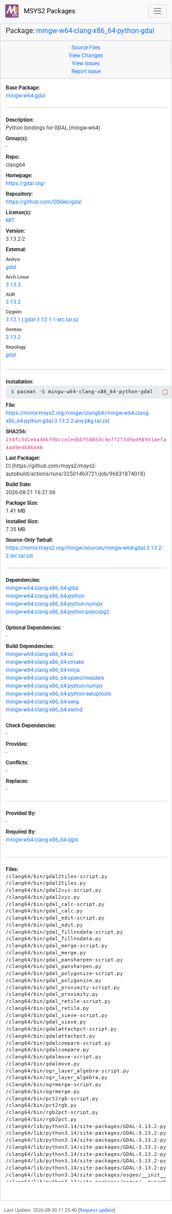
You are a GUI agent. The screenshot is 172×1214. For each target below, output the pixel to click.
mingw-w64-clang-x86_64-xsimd (44, 710)
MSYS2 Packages (48, 11)
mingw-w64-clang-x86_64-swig (42, 702)
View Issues (86, 63)
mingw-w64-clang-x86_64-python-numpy (54, 604)
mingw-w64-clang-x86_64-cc (39, 654)
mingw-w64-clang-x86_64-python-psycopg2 (57, 612)
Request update (96, 1210)
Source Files (85, 48)
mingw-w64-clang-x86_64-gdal (42, 588)
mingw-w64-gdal (25, 96)
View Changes (86, 55)
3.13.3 (13, 285)
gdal (11, 267)
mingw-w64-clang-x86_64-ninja (43, 670)
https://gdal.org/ (25, 183)
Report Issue (86, 71)
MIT (10, 220)
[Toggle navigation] (157, 11)
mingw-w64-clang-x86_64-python (45, 596)
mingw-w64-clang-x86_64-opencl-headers (55, 678)
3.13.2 (13, 302)
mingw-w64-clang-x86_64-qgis (42, 840)
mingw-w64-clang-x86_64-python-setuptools (58, 694)
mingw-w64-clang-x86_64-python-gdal (95, 30)
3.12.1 (13, 320)
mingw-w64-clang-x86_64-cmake (45, 662)
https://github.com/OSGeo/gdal (44, 202)
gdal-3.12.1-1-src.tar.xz (52, 320)
